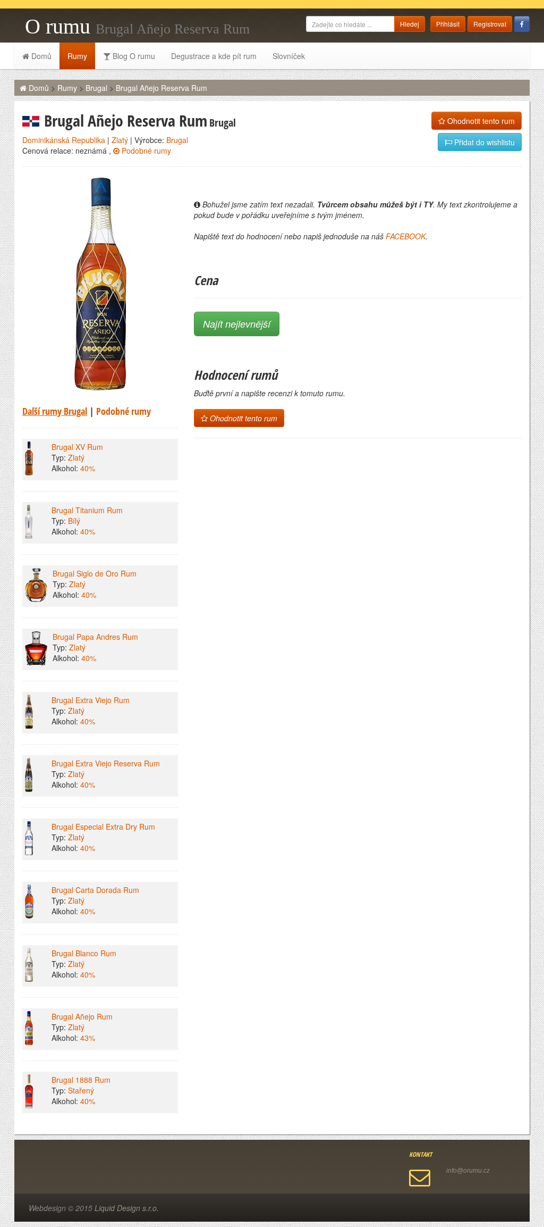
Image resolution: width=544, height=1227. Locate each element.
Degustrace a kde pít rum (214, 56)
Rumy (77, 56)
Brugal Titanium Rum (87, 510)
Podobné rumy (145, 150)
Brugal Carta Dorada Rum (95, 889)
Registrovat (489, 23)
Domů (40, 56)
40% (87, 468)
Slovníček (289, 56)
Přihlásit (448, 23)
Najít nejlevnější (236, 323)
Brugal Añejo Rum (82, 1016)
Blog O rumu (132, 56)
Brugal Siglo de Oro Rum (95, 573)
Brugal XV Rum (77, 446)
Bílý (74, 520)
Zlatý (120, 140)
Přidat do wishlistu (483, 142)
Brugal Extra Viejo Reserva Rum (106, 763)
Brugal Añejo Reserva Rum (161, 87)
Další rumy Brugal (54, 411)
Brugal (96, 87)
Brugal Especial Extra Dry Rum (103, 826)
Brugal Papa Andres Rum (95, 636)
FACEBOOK (406, 236)
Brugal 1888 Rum (81, 1079)
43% (87, 1037)
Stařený (81, 1090)
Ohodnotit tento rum (480, 120)
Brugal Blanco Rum (84, 953)
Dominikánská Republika (63, 140)
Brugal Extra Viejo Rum (91, 700)
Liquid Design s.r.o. (127, 1208)
